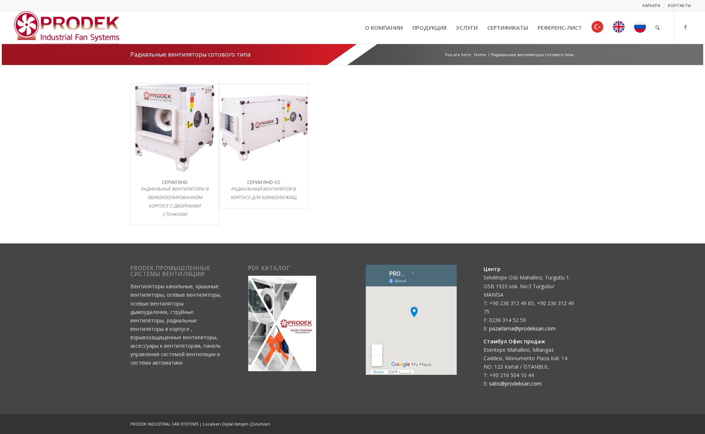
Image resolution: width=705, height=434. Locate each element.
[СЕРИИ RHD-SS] (263, 128)
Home (480, 54)
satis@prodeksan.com (515, 383)
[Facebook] (685, 27)
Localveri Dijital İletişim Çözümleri (236, 424)
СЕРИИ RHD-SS (263, 182)
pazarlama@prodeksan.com (522, 328)
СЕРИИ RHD (175, 182)
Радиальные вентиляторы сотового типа (190, 54)
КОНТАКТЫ (679, 5)
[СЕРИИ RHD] (174, 128)
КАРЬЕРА (651, 5)
